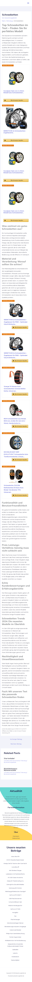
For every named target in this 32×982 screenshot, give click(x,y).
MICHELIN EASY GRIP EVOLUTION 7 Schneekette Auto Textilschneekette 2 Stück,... (16, 454)
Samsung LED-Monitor (15, 888)
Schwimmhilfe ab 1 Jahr (15, 902)
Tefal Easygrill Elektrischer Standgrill (15, 891)
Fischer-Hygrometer (15, 937)
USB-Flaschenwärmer (15, 898)
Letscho (15, 953)
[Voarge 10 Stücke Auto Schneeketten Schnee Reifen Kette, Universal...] (16, 377)
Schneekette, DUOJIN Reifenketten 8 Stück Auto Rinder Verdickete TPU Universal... (13, 489)
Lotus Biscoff (15, 867)
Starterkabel (9, 758)
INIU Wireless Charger (15, 870)
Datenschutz (16, 838)
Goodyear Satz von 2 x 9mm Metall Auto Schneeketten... (13, 92)
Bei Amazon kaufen (17, 100)
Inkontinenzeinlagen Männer (15, 923)
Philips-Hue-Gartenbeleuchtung (15, 933)
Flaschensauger (15, 919)
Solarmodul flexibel (15, 930)
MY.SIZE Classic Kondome (15, 877)
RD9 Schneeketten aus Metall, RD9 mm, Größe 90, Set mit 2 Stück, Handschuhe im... (15, 421)
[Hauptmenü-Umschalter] (28, 3)
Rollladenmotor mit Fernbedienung (15, 940)
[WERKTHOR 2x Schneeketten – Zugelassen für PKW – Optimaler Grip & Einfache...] (16, 310)
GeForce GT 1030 (15, 909)
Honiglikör (15, 912)
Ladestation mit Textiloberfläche (15, 874)
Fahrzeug (23, 760)
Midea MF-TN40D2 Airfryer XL (15, 881)
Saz (15, 916)
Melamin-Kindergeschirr (15, 905)
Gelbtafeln (15, 949)
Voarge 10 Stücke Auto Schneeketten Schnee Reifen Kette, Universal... (15, 389)
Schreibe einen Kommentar (12, 760)
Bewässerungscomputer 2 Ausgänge (15, 926)
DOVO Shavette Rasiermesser (15, 860)
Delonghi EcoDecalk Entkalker (15, 884)
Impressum (16, 836)
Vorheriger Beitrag (16, 739)
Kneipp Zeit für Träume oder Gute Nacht (15, 863)
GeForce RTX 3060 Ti (15, 895)
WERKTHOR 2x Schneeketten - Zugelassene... (14, 132)
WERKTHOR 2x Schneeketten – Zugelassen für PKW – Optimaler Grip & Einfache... (16, 322)
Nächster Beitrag (16, 744)
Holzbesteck (15, 956)
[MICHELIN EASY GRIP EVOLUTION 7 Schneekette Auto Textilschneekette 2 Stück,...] (16, 442)
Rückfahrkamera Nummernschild (10, 769)
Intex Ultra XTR (15, 856)
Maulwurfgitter (15, 960)
